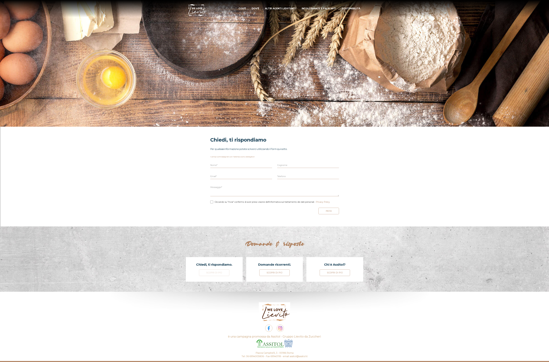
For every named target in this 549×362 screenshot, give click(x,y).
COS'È (242, 8)
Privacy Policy (323, 202)
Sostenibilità (351, 8)
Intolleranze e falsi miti (319, 8)
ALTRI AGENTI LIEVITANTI (280, 8)
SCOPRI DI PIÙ (214, 272)
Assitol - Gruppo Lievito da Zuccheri (296, 336)
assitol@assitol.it (299, 356)
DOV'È (255, 8)
